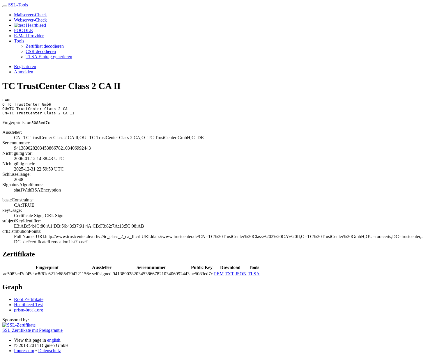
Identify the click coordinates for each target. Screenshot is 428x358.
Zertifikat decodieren (45, 46)
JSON (241, 273)
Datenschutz (49, 350)
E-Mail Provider (29, 35)
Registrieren (25, 66)
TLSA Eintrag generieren (49, 56)
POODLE (23, 30)
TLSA (254, 273)
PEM (219, 273)
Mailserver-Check (30, 14)
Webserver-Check (30, 19)
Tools (19, 40)
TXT (229, 273)
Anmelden (23, 71)
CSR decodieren (41, 51)
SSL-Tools (18, 4)
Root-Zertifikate (28, 299)
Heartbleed (35, 25)
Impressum (24, 350)
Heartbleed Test (28, 304)
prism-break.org (28, 309)
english (53, 340)
